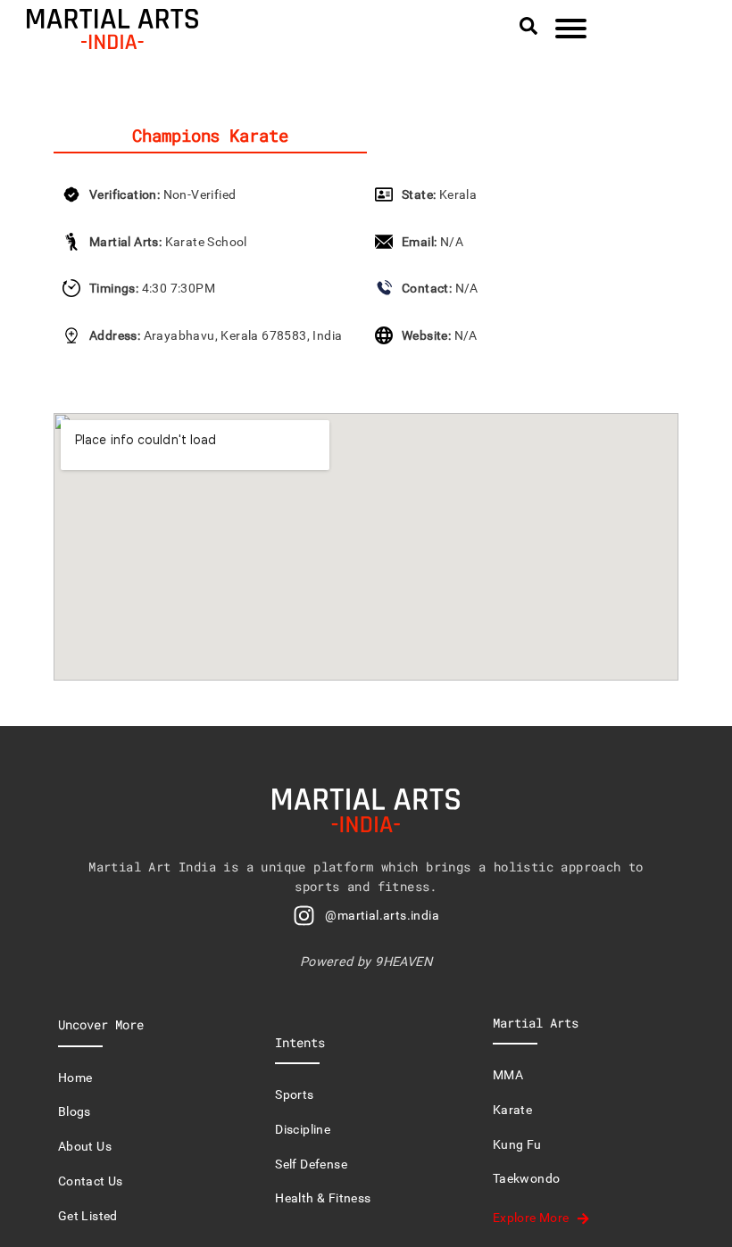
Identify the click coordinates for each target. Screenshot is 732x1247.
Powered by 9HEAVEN (366, 962)
